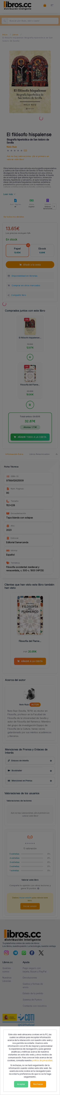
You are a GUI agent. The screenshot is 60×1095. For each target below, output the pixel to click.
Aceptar (21, 1084)
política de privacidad (42, 1060)
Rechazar (38, 1084)
